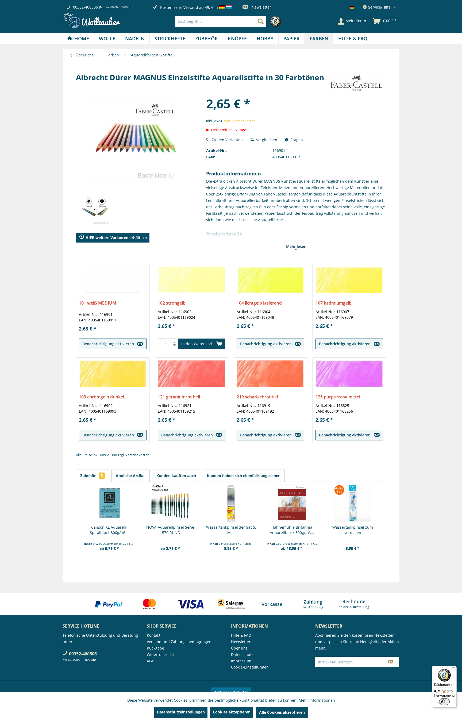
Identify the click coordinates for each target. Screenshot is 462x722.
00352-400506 (85, 7)
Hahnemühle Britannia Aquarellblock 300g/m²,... (292, 530)
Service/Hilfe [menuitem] (379, 7)
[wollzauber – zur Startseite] (92, 20)
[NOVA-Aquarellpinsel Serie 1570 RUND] (170, 503)
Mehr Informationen (317, 700)
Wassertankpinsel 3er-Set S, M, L (231, 530)
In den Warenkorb (197, 343)
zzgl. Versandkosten (240, 120)
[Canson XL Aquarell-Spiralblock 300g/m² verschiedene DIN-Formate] (109, 503)
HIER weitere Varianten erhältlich (116, 237)
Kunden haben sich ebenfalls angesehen (243, 475)
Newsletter (261, 7)
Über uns (239, 648)
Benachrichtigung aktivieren (108, 343)
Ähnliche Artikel (130, 475)
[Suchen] (260, 21)
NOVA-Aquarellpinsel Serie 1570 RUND (170, 530)
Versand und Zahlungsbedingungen (179, 641)
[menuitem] (229, 21)
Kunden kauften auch (176, 475)
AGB (150, 660)
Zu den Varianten (227, 139)
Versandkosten (137, 454)
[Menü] (453, 669)
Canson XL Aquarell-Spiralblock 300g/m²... (109, 530)
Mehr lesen (296, 246)
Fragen (296, 139)
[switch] (444, 701)
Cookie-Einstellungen (250, 667)
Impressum (241, 660)
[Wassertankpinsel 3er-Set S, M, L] (231, 503)
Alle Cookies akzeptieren (282, 712)
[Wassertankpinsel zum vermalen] (353, 503)
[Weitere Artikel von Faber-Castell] (356, 82)
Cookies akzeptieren (232, 712)
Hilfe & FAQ (241, 635)
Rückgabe (155, 648)
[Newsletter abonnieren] (390, 662)
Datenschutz (242, 654)
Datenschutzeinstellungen (181, 712)
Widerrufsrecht (160, 654)
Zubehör (91, 475)
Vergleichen (266, 139)
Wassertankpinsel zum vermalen (352, 530)
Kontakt (153, 635)
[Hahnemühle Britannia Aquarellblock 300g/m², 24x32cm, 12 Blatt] (292, 503)
